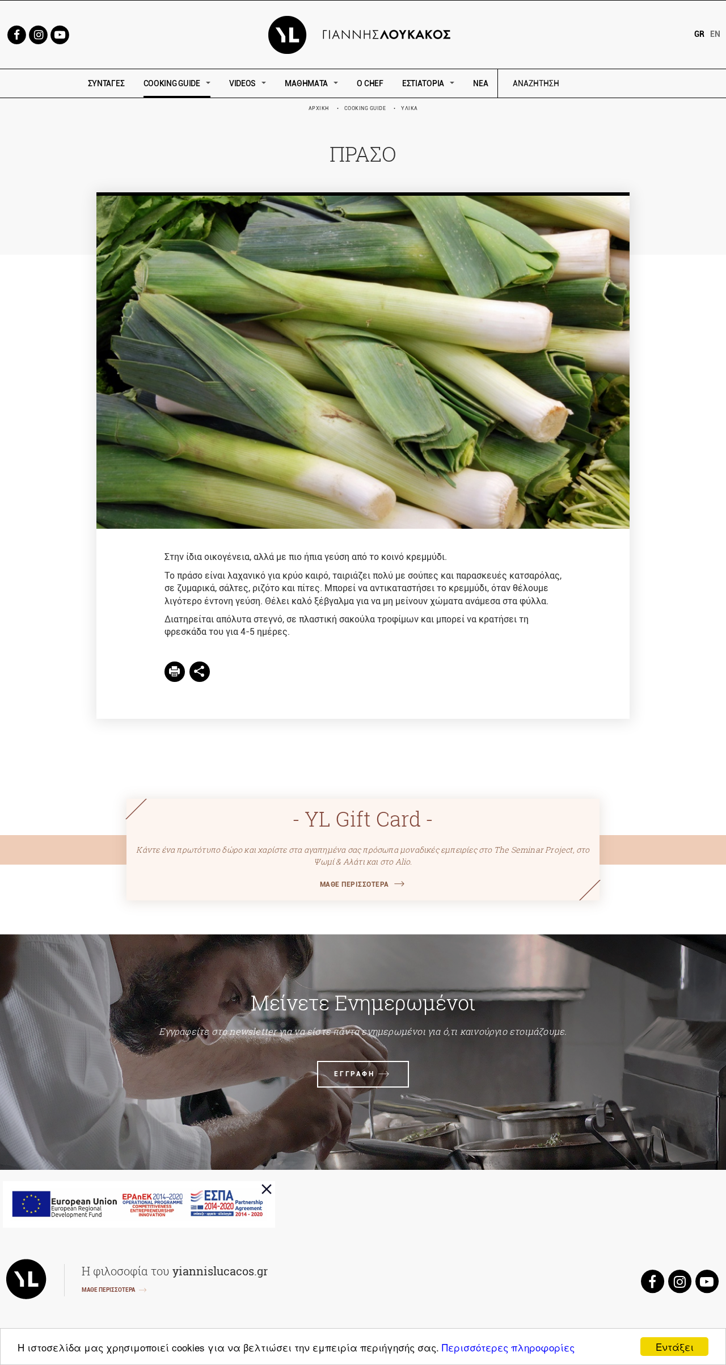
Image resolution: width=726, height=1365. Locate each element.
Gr (699, 34)
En (715, 34)
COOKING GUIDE (171, 83)
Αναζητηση (617, 83)
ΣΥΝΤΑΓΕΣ (106, 83)
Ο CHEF (370, 83)
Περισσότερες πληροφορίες (508, 1347)
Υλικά (409, 108)
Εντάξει (675, 1346)
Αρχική (319, 108)
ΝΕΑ (480, 83)
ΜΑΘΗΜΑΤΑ (306, 83)
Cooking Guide (365, 108)
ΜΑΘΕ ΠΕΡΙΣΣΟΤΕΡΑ (354, 884)
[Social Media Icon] (16, 33)
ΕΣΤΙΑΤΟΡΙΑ (423, 83)
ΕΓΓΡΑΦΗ (354, 1074)
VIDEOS (242, 83)
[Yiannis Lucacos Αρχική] (363, 33)
